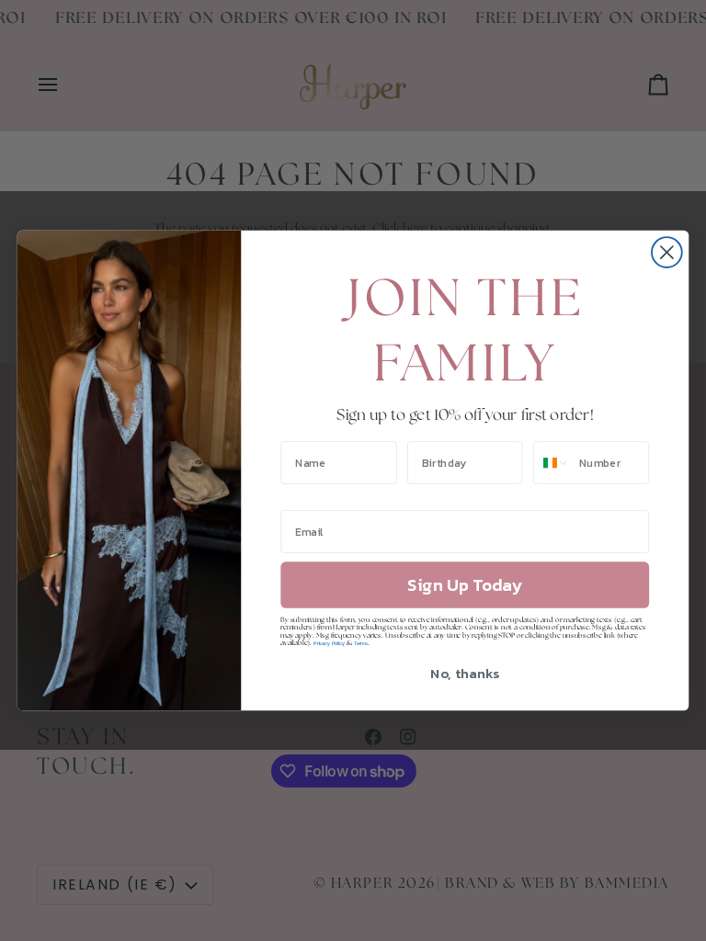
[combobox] (552, 462)
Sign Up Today (464, 585)
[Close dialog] (667, 252)
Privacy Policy (329, 643)
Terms (361, 643)
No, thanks (464, 673)
